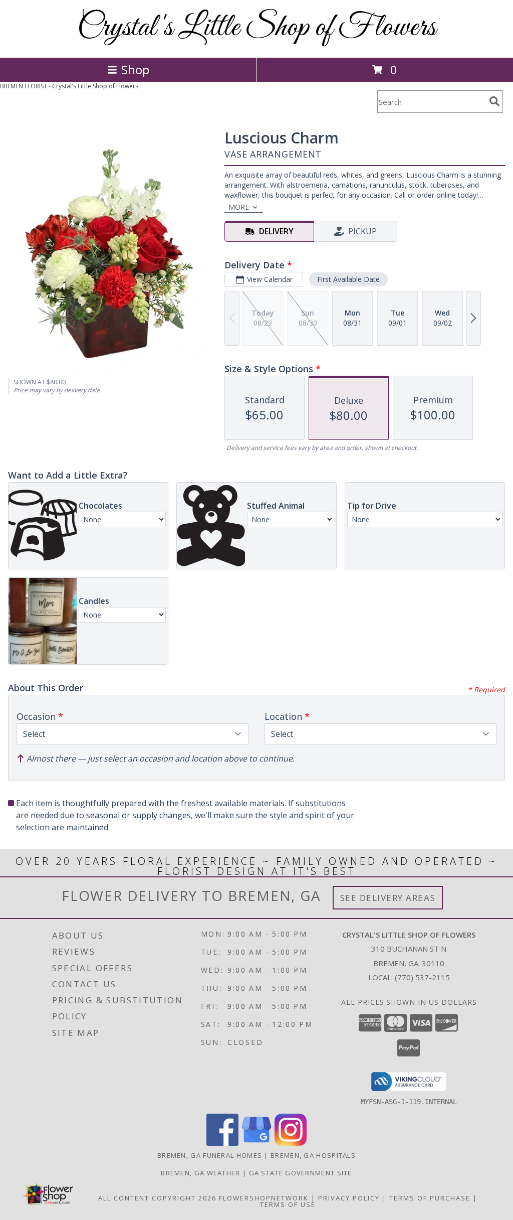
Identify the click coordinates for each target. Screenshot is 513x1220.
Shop (135, 69)
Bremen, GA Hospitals (313, 1155)
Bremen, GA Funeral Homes (209, 1155)
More (238, 207)
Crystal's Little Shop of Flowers (256, 28)
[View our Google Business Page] (256, 1143)
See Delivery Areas (388, 897)
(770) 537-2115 (422, 977)
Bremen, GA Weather (200, 1172)
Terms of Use (288, 1204)
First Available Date (348, 279)
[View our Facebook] (222, 1143)
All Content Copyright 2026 (157, 1197)
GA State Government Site (300, 1172)
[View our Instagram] (291, 1143)
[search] (494, 101)
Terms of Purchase (429, 1197)
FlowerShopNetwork (264, 1197)
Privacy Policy (349, 1197)
